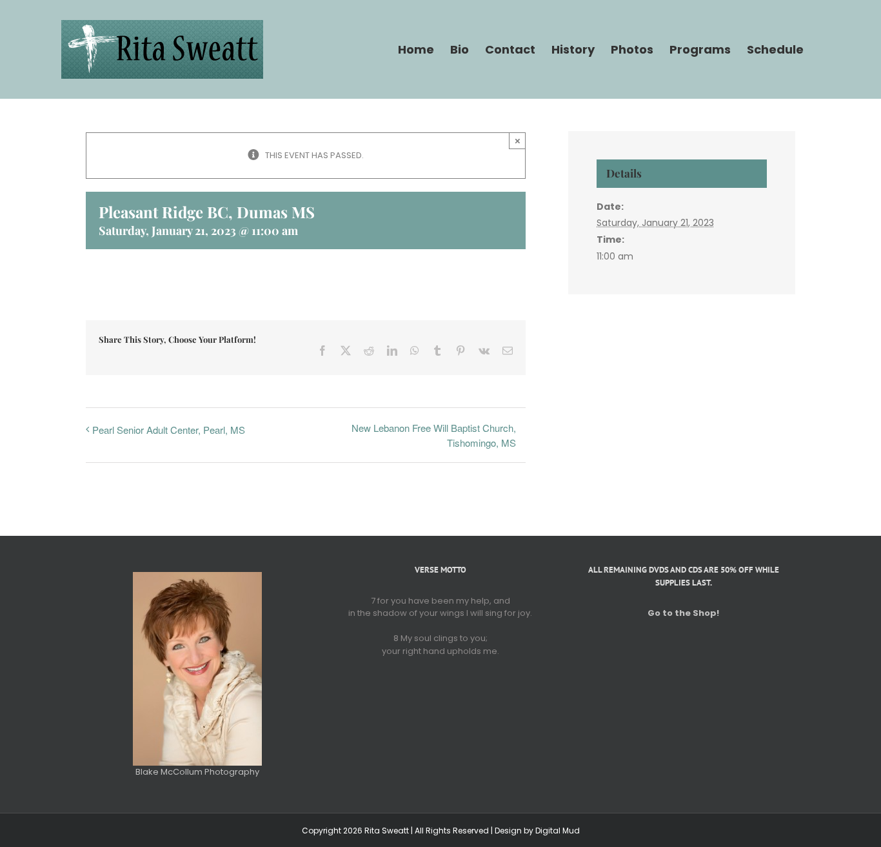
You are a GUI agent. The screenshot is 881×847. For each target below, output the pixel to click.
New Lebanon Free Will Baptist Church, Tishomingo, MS (433, 435)
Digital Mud (557, 830)
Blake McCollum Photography (197, 772)
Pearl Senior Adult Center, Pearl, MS (168, 429)
